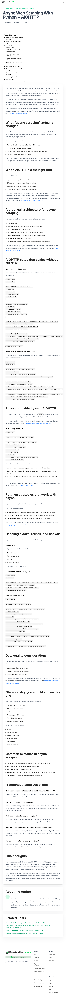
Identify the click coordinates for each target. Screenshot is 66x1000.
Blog (50, 989)
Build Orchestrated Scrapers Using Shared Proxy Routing (24, 930)
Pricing (36, 960)
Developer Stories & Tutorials (24, 8)
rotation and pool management (18, 113)
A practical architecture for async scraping (13, 46)
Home (35, 954)
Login (50, 980)
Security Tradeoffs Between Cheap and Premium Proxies (24, 933)
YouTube (51, 960)
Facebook (52, 954)
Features (36, 957)
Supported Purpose (39, 968)
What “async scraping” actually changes (14, 38)
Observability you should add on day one (14, 69)
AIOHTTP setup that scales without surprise (13, 50)
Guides (51, 986)
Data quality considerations (13, 66)
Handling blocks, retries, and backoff (14, 63)
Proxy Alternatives (39, 971)
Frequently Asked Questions (14, 77)
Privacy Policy (38, 980)
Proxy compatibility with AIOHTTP (12, 54)
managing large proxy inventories (16, 525)
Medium (51, 964)
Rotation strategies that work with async (14, 59)
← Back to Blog (8, 8)
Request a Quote (54, 992)
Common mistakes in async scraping (13, 73)
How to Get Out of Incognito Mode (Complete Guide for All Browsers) (28, 923)
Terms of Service (39, 983)
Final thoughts (10, 79)
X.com (50, 957)
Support (51, 983)
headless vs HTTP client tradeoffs (32, 200)
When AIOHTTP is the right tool (13, 42)
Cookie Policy (38, 986)
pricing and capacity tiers (25, 485)
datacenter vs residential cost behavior (38, 423)
